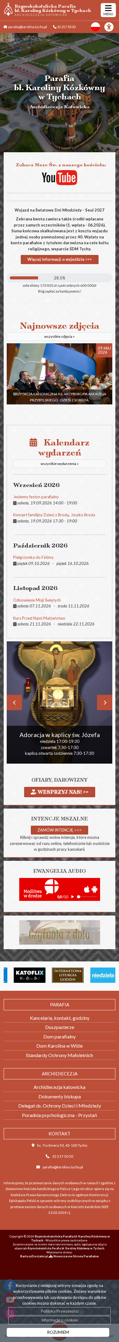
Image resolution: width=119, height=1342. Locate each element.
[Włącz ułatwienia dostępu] (111, 27)
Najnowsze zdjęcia (59, 330)
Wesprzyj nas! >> (62, 791)
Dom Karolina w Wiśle (59, 1046)
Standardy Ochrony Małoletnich (59, 1055)
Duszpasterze (59, 1027)
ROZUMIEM (58, 1332)
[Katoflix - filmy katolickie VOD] (21, 975)
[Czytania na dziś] (59, 931)
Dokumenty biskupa (59, 1096)
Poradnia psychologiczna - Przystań (59, 1115)
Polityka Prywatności (59, 1311)
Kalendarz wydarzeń (63, 451)
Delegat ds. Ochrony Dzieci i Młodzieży (59, 1105)
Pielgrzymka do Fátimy (33, 557)
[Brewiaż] (60, 975)
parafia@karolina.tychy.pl (27, 27)
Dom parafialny (59, 1036)
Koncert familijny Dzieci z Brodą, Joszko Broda (54, 514)
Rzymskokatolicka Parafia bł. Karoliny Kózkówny (53, 10)
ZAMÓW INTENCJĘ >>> (59, 830)
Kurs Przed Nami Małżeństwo (39, 618)
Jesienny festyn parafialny (36, 496)
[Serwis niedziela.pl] (98, 975)
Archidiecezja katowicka (59, 1087)
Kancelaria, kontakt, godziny (59, 1018)
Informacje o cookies (59, 1320)
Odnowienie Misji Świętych (37, 600)
